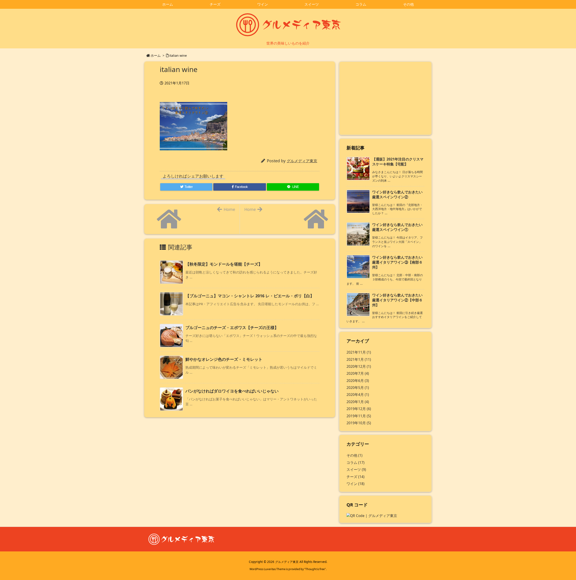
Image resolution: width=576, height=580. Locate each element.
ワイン (355, 483)
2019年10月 (358, 422)
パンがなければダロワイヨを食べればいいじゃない (232, 391)
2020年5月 (357, 387)
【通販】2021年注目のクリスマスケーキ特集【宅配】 (397, 162)
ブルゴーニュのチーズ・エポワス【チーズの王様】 (232, 327)
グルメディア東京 (302, 160)
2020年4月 (357, 394)
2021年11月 (358, 352)
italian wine (178, 55)
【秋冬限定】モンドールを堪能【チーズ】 (223, 264)
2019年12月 (358, 408)
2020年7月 (357, 373)
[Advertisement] (385, 97)
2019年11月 (358, 415)
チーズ (355, 476)
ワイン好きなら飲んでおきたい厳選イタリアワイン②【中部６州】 (397, 300)
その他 (354, 455)
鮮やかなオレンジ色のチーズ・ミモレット (223, 359)
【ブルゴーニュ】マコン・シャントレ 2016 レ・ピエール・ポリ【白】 (249, 295)
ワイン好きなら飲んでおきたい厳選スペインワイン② (397, 194)
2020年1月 (357, 401)
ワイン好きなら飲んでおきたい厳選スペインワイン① (397, 227)
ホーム (156, 55)
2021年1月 (358, 359)
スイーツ (356, 469)
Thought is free (315, 569)
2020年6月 (357, 380)
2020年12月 (358, 366)
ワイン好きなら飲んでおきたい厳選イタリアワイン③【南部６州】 (397, 262)
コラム (355, 462)
